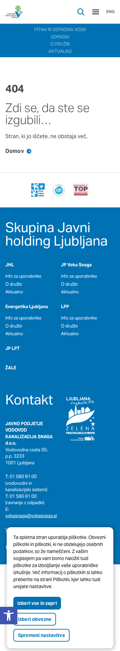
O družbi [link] (13, 284)
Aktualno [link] (14, 292)
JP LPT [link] (12, 348)
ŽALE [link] (10, 368)
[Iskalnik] (81, 12)
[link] (14, 11)
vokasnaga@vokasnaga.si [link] (31, 516)
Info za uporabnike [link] (23, 276)
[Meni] (95, 11)
